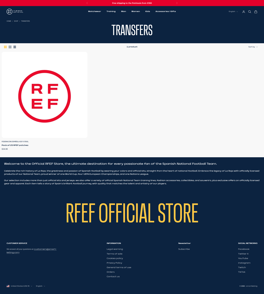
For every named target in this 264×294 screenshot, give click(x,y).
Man (123, 11)
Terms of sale (114, 254)
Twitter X (243, 254)
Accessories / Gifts (166, 11)
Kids (147, 11)
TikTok (241, 272)
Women (135, 11)
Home (9, 21)
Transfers (25, 21)
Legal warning (115, 249)
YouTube (243, 258)
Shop (16, 21)
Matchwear (94, 11)
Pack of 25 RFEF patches (15, 145)
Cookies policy (115, 258)
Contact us (113, 276)
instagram (244, 263)
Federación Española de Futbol (15, 142)
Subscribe (184, 249)
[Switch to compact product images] (14, 47)
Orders (111, 272)
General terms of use (119, 267)
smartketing (251, 286)
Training (111, 11)
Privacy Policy (114, 263)
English (232, 12)
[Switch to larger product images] (5, 47)
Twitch (242, 267)
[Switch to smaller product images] (10, 47)
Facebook (243, 249)
